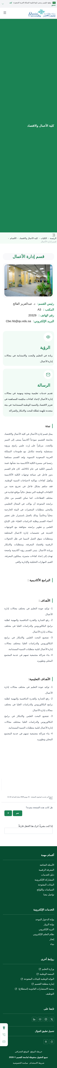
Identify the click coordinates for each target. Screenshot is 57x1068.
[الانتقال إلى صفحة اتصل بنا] (4, 1041)
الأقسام (13, 238)
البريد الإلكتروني (46, 929)
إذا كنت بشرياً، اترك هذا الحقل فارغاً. (35, 826)
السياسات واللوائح (45, 889)
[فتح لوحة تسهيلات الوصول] (4, 1027)
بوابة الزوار (49, 924)
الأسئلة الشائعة (47, 865)
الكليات (44, 238)
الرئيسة (53, 238)
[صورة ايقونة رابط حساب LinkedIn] (34, 1019)
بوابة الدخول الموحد (44, 919)
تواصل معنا (48, 894)
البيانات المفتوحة (46, 884)
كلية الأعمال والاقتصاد (28, 238)
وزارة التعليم (48, 969)
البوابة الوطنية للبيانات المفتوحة (39, 979)
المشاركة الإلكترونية (44, 879)
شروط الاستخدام (37, 1063)
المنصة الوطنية (47, 974)
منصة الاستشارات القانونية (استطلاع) (36, 989)
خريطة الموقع (36, 1051)
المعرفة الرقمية (46, 870)
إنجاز (52, 939)
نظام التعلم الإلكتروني (43, 934)
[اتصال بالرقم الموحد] (4, 1034)
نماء (52, 944)
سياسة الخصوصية (20, 1063)
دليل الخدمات (47, 875)
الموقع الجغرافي (22, 1051)
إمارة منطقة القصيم (44, 984)
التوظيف (50, 994)
